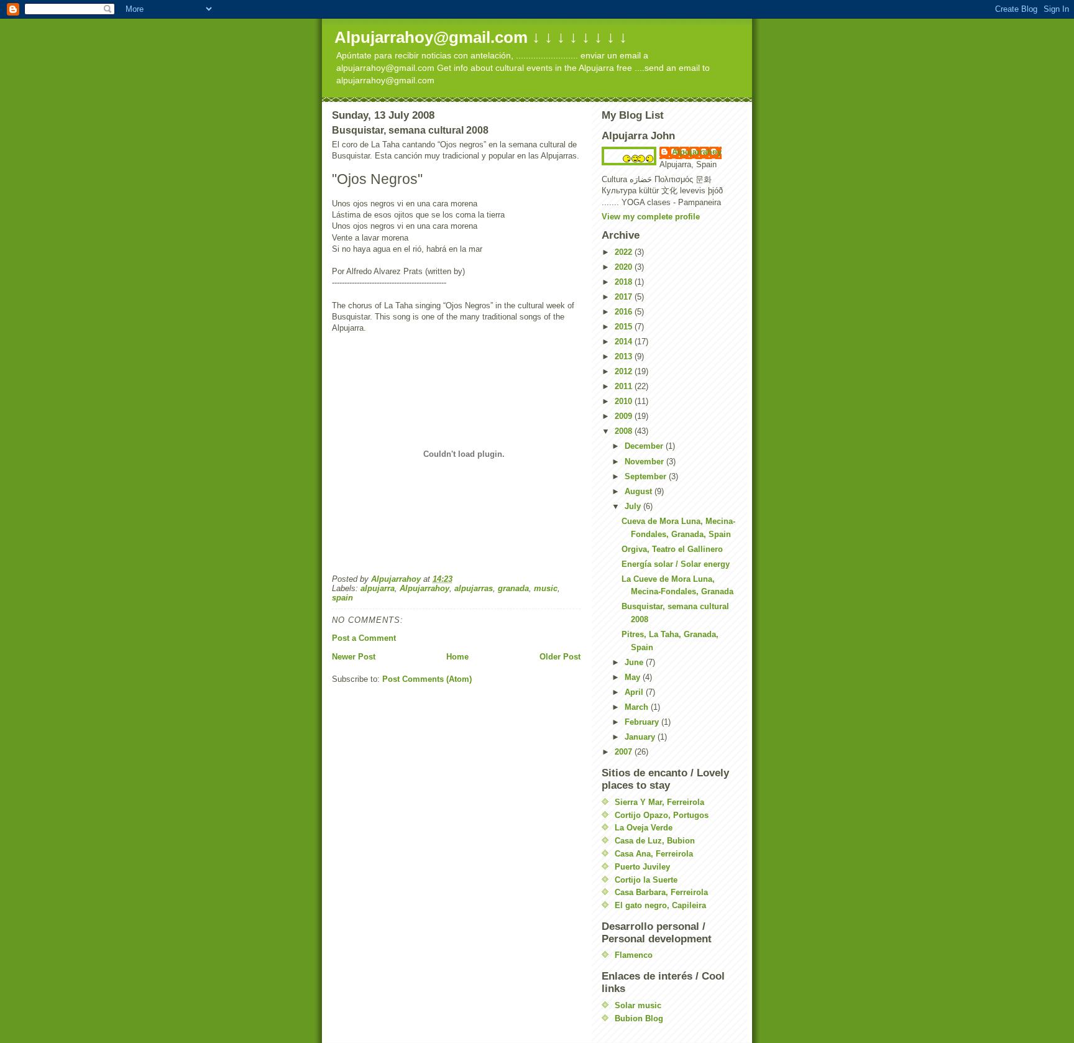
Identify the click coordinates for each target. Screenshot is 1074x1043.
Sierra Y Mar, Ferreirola (659, 802)
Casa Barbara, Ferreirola (661, 892)
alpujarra (377, 588)
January (641, 737)
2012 (625, 371)
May (634, 677)
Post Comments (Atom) (427, 679)
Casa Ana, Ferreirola (654, 853)
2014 (625, 341)
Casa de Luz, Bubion (655, 840)
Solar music (638, 1005)
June (635, 662)
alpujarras (473, 588)
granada (513, 588)
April (635, 692)
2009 (625, 416)
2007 (625, 751)
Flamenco (634, 955)
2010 (625, 401)
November (645, 461)
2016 (625, 311)
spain (342, 597)
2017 (625, 296)
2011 (625, 386)
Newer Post (353, 656)
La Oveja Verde (643, 827)
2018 (625, 282)
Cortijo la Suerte (646, 879)
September (647, 476)
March (638, 707)
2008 (625, 431)
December (645, 446)
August (639, 491)
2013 (625, 356)
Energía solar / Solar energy (676, 564)
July (634, 506)
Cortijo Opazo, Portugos (662, 815)
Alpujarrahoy (424, 588)
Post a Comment (364, 638)
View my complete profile (651, 216)
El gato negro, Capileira (660, 905)
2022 (625, 252)
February (643, 722)
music (546, 588)
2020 (625, 267)
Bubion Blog (639, 1018)
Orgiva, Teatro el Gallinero (672, 549)
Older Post (560, 656)
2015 (625, 326)
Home (457, 656)
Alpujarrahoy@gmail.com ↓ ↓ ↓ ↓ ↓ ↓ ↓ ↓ (480, 37)
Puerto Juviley (642, 866)
